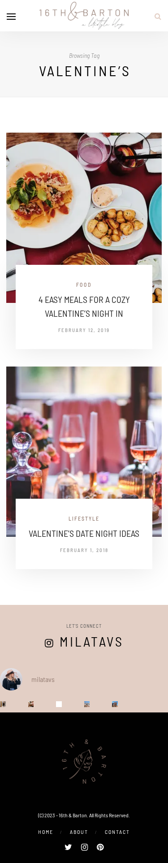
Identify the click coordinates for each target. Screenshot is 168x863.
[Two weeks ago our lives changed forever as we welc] (3, 704)
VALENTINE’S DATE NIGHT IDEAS (84, 533)
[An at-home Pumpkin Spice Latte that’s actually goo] (59, 704)
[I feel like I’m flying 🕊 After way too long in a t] (87, 704)
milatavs (92, 641)
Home (45, 831)
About (79, 831)
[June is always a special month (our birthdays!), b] (115, 704)
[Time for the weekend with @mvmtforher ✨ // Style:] (31, 704)
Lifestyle (84, 518)
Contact (117, 831)
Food (84, 284)
